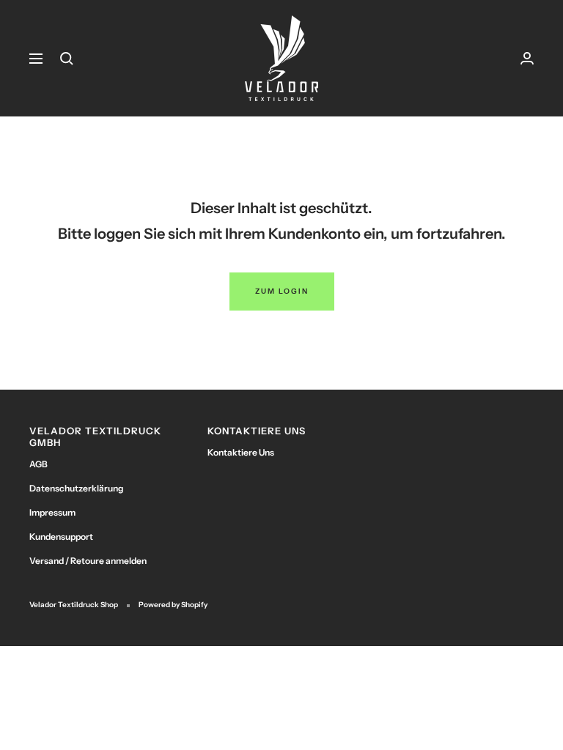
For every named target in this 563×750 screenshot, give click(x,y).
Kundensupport (61, 536)
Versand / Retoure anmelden (88, 560)
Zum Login (282, 291)
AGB (38, 463)
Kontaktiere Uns (240, 452)
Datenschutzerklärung (76, 488)
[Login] (527, 58)
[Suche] (66, 58)
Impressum (52, 512)
